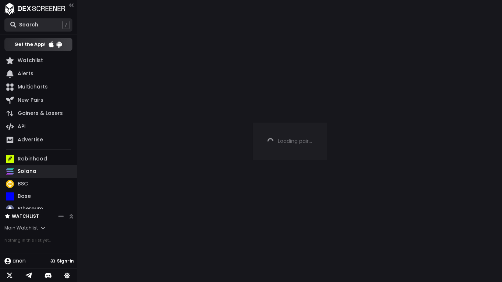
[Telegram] (28, 275)
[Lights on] (67, 275)
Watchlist (25, 216)
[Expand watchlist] (71, 216)
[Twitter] (9, 275)
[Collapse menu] (71, 5)
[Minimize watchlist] (61, 216)
